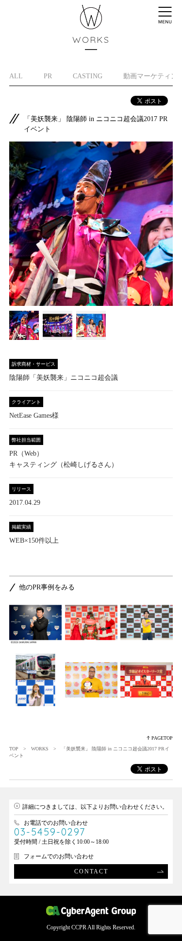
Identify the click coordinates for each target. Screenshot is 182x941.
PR (48, 76)
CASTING (87, 76)
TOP (13, 748)
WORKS (40, 748)
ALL (16, 76)
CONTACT (91, 871)
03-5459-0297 (49, 832)
